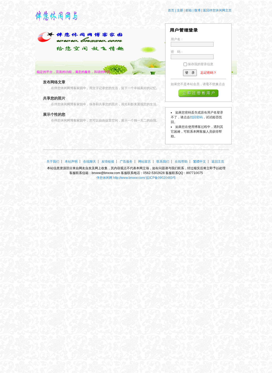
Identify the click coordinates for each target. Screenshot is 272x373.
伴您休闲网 (104, 178)
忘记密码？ (208, 73)
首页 (171, 10)
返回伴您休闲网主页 (217, 10)
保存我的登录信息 (200, 64)
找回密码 (196, 117)
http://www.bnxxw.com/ (129, 178)
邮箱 (188, 10)
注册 (180, 10)
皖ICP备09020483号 (161, 178)
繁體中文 (199, 161)
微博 (197, 10)
